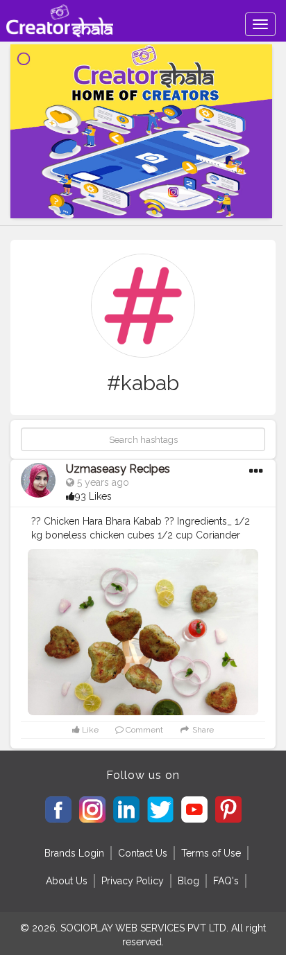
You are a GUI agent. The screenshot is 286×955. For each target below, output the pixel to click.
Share (202, 730)
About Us (66, 880)
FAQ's (226, 880)
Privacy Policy (132, 880)
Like (89, 730)
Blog (188, 880)
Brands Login (74, 853)
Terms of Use (211, 853)
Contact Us (142, 853)
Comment (143, 730)
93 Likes (93, 496)
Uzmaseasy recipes (118, 468)
